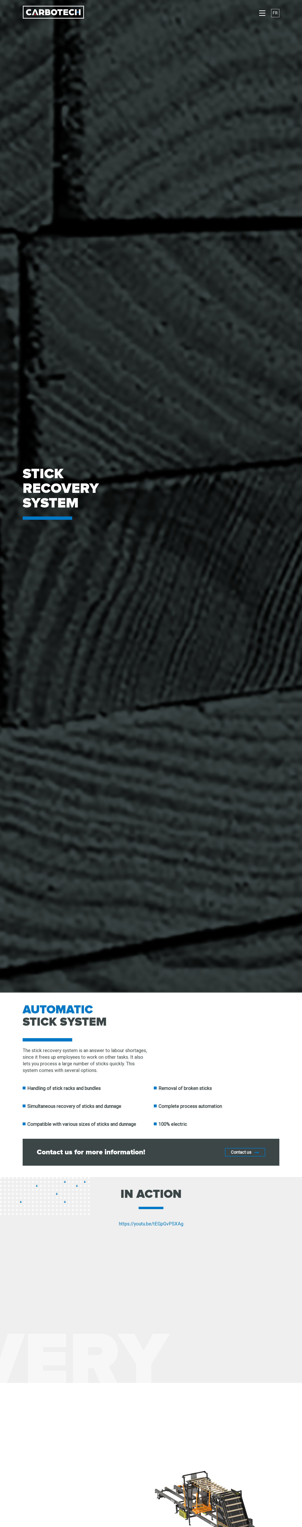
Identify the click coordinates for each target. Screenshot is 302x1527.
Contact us (241, 1152)
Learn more (71, 1489)
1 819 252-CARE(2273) (222, 1479)
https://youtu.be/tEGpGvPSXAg (151, 1224)
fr (275, 12)
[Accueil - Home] (53, 13)
